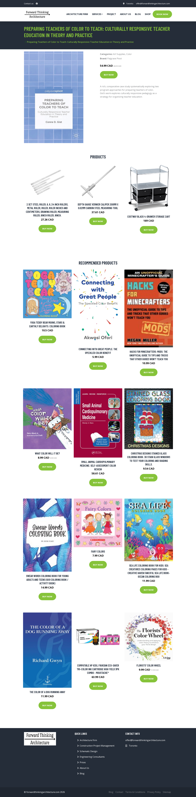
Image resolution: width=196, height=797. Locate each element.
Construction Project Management (97, 745)
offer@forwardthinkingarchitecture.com (153, 3)
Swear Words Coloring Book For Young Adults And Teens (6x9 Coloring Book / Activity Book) (47, 579)
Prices (83, 762)
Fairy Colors (98, 551)
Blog (138, 14)
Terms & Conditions (135, 792)
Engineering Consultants (92, 756)
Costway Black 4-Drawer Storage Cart (148, 216)
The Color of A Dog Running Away (47, 692)
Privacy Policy (154, 792)
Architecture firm (77, 14)
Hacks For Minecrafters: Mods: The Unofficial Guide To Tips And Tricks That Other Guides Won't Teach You (148, 355)
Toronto (129, 3)
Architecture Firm (88, 740)
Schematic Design (88, 751)
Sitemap (167, 792)
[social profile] (37, 3)
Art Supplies (119, 54)
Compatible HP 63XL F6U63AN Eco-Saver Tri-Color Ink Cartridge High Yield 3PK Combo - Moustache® (98, 669)
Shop (148, 14)
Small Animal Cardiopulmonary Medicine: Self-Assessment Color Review (98, 465)
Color (129, 54)
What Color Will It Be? (47, 453)
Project (111, 14)
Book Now (162, 14)
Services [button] (96, 14)
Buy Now (109, 74)
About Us (125, 14)
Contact (119, 792)
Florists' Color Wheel (149, 665)
